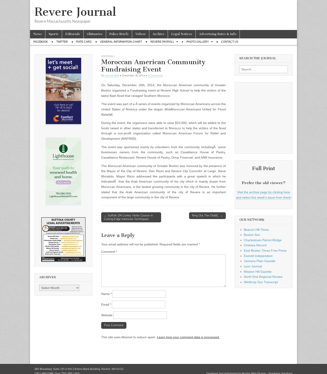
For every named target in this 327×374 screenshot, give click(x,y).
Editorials (72, 34)
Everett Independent (258, 256)
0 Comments (155, 75)
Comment (109, 251)
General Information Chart (121, 41)
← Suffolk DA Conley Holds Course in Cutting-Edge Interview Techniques (128, 217)
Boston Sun (252, 235)
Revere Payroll (162, 41)
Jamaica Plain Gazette (259, 261)
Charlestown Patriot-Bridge (263, 240)
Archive (158, 34)
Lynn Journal (253, 266)
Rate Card (84, 41)
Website (107, 315)
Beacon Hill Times (256, 229)
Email (106, 304)
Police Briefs (119, 34)
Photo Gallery (197, 41)
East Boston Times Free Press (265, 250)
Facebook (40, 41)
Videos (140, 34)
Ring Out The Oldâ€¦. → (207, 215)
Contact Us (229, 41)
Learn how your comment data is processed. (188, 337)
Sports (54, 34)
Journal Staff (112, 75)
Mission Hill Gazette (258, 271)
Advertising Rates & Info (217, 34)
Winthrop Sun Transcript (261, 282)
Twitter (62, 41)
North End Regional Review (263, 277)
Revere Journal (75, 12)
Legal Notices (181, 34)
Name (106, 294)
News (37, 34)
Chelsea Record (255, 245)
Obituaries (95, 34)
